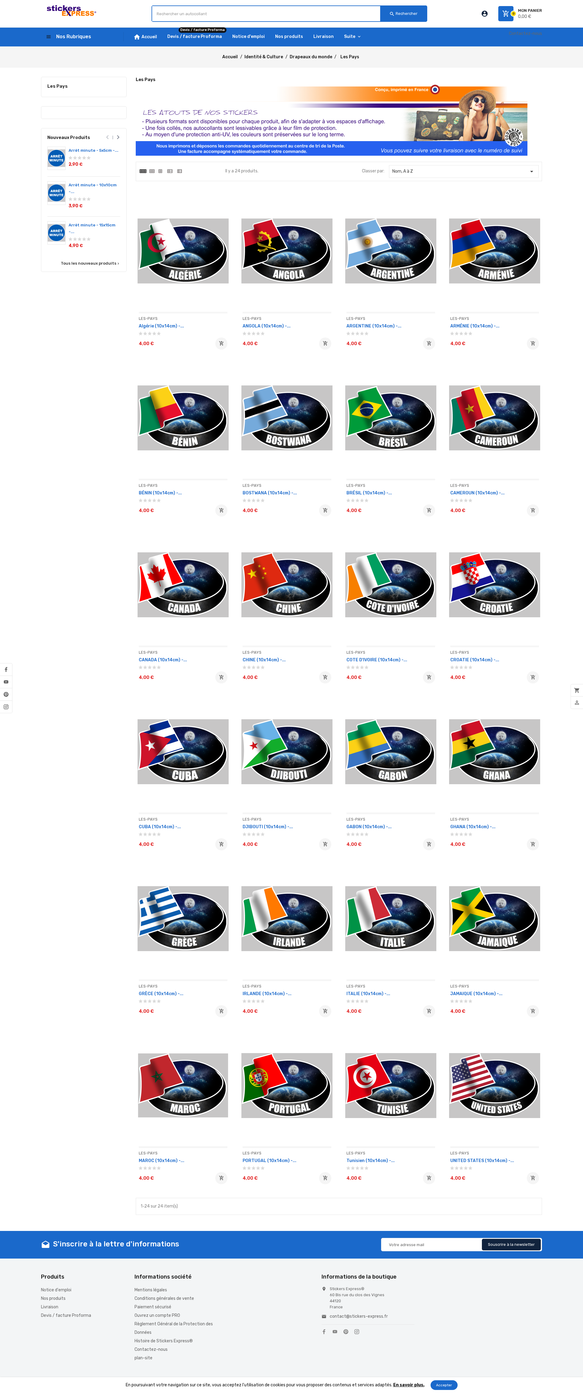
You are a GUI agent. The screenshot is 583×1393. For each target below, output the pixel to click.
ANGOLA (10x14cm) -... (267, 326)
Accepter (444, 1385)
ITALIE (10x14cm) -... (368, 993)
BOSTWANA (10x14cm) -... (270, 493)
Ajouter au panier (221, 343)
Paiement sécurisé (153, 1307)
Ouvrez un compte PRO (157, 1315)
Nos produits (53, 1298)
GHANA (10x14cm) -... (473, 826)
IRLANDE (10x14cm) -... (267, 993)
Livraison (49, 1307)
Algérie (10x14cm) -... (161, 326)
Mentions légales (151, 1290)
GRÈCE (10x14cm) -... (161, 993)
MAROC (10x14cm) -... (161, 1160)
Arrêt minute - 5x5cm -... (93, 150)
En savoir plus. (408, 1385)
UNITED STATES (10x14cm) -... (482, 1160)
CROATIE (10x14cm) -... (474, 660)
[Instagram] (6, 707)
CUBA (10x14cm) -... (160, 826)
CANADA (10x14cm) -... (163, 660)
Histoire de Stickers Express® (164, 1341)
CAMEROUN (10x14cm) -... (477, 493)
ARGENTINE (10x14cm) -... (373, 326)
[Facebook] (6, 669)
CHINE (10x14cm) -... (264, 660)
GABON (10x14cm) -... (369, 826)
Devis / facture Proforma (66, 1315)
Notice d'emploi (56, 1290)
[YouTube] (6, 682)
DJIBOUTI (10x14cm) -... (268, 826)
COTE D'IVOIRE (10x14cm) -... (376, 660)
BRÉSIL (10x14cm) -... (369, 493)
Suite (349, 36)
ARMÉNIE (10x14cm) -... (474, 326)
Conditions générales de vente (164, 1298)
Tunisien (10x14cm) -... (370, 1160)
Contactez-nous (525, 33)
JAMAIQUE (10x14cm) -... (476, 993)
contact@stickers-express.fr (359, 1316)
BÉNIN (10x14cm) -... (160, 493)
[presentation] (107, 137)
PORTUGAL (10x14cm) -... (269, 1160)
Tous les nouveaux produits (90, 263)
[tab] (142, 171)
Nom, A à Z (464, 171)
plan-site (143, 1358)
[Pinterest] (6, 694)
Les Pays (57, 86)
